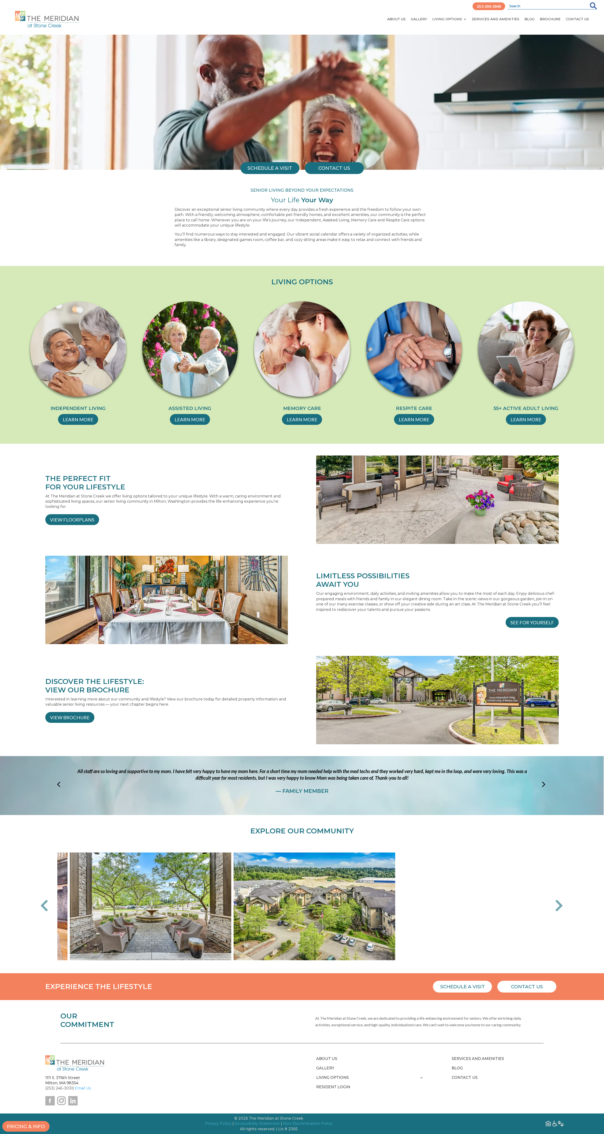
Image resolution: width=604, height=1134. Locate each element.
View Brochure (70, 717)
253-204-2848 (489, 6)
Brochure (550, 19)
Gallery (419, 19)
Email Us (83, 1088)
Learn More (78, 419)
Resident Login (333, 1087)
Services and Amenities (495, 19)
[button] (47, 906)
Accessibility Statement (257, 1123)
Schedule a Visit (462, 986)
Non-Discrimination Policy (308, 1123)
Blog (529, 19)
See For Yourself (532, 622)
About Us (396, 19)
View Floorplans (72, 519)
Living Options (447, 19)
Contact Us (577, 19)
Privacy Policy (218, 1123)
